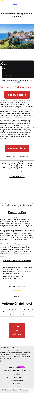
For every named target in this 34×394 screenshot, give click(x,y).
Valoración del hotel (17, 304)
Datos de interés (21, 166)
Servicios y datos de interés (17, 260)
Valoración (30, 166)
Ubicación (4, 166)
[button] (17, 6)
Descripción (13, 166)
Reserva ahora (17, 95)
